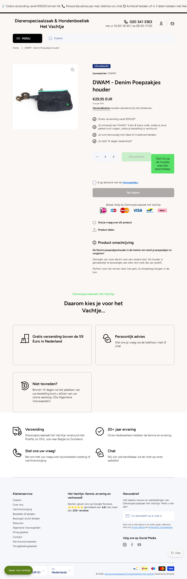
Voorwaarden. (130, 182)
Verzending (34, 429)
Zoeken (17, 500)
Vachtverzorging (22, 509)
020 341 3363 (141, 22)
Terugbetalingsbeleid (25, 546)
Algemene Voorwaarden (27, 527)
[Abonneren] (169, 516)
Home (16, 48)
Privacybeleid (20, 532)
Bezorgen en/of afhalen (26, 518)
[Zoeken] (49, 38)
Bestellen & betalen (24, 514)
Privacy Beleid (138, 527)
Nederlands (59, 572)
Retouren (18, 523)
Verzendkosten (101, 108)
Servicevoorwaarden (25, 541)
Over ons (18, 504)
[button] (103, 230)
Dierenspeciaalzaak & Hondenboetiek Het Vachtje (129, 574)
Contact (17, 537)
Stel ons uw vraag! (40, 451)
